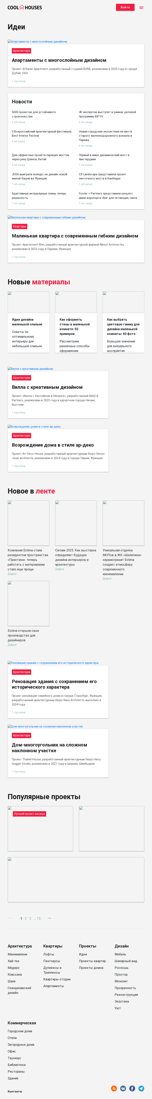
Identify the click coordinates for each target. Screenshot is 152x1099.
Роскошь (121, 968)
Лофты (48, 954)
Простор (121, 974)
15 (39, 918)
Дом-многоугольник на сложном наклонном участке (49, 747)
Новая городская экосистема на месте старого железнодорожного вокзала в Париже (105, 136)
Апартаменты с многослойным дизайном (59, 60)
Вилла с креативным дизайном (47, 387)
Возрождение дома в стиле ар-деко (53, 445)
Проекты (87, 946)
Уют (118, 1008)
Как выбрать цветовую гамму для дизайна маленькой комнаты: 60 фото (123, 327)
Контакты (15, 1091)
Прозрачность (125, 988)
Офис (12, 1051)
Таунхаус (14, 1058)
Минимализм (17, 954)
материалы (51, 282)
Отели (12, 1038)
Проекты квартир (92, 961)
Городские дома (20, 1031)
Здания (13, 1078)
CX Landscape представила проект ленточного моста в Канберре (102, 176)
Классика (15, 974)
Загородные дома (21, 1045)
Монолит (121, 981)
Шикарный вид (126, 961)
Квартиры (52, 946)
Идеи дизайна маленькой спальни (27, 322)
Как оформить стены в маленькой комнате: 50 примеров (75, 327)
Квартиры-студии (56, 979)
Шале (12, 981)
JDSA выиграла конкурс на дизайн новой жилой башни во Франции (39, 176)
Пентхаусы (51, 961)
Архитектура (20, 946)
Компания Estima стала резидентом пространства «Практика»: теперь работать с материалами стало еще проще (28, 559)
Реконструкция (126, 995)
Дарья (12, 574)
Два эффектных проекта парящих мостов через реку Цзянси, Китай (40, 157)
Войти (125, 7)
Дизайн (122, 946)
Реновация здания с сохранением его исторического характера (54, 684)
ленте (45, 491)
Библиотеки (17, 1065)
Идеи (83, 954)
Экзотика (122, 1001)
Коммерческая (22, 1023)
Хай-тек (13, 961)
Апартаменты (53, 986)
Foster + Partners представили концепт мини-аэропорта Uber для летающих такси (108, 196)
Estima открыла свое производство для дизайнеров (23, 635)
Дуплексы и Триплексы (52, 970)
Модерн (13, 968)
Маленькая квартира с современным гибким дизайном (75, 236)
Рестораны (16, 1071)
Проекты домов (91, 968)
